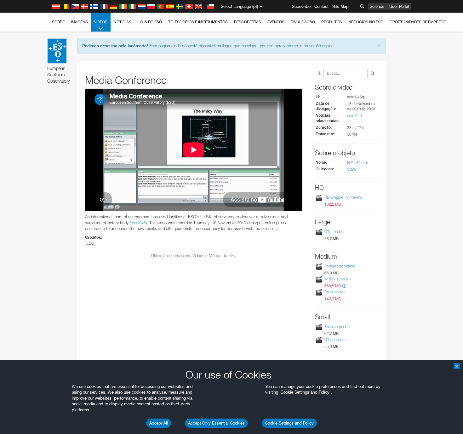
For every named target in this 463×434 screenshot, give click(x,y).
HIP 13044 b (357, 162)
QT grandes (334, 231)
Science (377, 6)
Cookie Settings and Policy (289, 422)
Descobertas (247, 22)
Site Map (340, 6)
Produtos (331, 22)
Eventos (275, 22)
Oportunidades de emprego (418, 22)
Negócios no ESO (365, 22)
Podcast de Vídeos (339, 266)
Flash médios (335, 292)
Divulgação (303, 22)
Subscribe (301, 6)
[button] (344, 286)
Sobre (58, 22)
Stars (351, 169)
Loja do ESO (150, 22)
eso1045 (138, 222)
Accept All (158, 422)
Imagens (79, 22)
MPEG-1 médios (338, 279)
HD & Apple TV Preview (343, 197)
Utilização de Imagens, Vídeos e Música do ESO (194, 255)
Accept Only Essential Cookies (216, 422)
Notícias (122, 22)
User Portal (399, 6)
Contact (321, 6)
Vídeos (100, 22)
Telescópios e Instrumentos (198, 22)
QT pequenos (335, 339)
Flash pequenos (337, 326)
